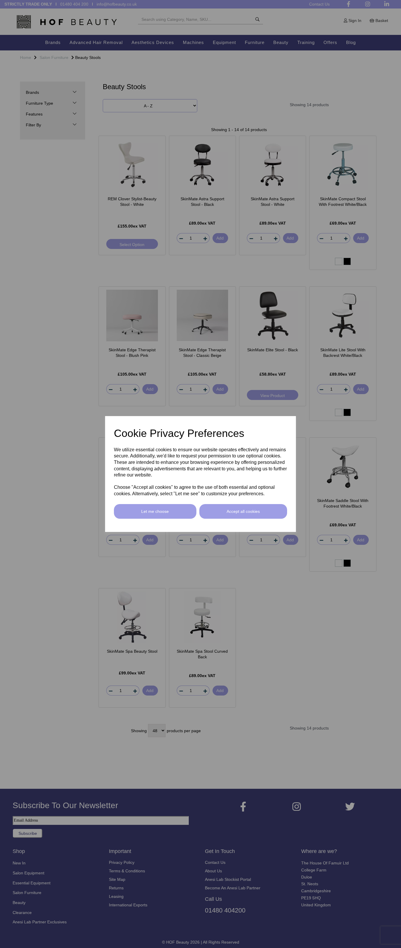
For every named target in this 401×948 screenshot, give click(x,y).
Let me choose (155, 511)
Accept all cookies (243, 511)
